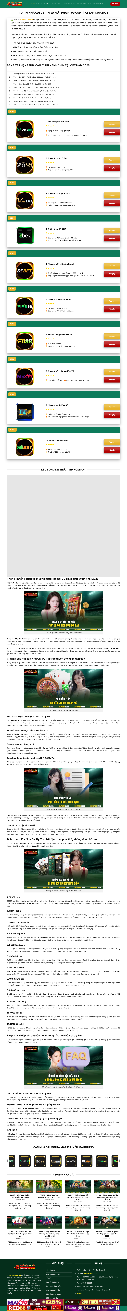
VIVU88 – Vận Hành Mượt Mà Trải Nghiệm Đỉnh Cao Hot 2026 (107, 1234)
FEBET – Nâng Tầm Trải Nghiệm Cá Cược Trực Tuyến (49, 1196)
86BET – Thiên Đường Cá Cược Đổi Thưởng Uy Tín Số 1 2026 (78, 1197)
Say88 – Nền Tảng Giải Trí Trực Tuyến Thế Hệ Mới (20, 1196)
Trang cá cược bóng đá (84, 4)
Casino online (56, 4)
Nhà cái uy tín (30, 4)
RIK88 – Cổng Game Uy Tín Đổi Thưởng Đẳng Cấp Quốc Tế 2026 (107, 1197)
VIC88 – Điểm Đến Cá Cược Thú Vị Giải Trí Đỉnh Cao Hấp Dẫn (78, 1234)
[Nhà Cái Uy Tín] (15, 4)
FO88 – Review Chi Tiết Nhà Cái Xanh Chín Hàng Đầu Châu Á (20, 1234)
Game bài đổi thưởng (42, 4)
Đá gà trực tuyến (69, 4)
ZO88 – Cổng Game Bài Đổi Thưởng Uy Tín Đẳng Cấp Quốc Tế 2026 (49, 1234)
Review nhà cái (98, 4)
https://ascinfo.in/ (91, 1273)
